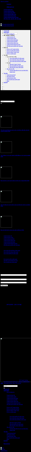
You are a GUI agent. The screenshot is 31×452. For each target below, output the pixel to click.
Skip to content (4, 1)
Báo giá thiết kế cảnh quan (16, 65)
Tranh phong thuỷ (11, 75)
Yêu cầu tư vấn (10, 69)
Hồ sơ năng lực (11, 33)
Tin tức (6, 73)
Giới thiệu (6, 32)
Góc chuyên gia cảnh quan (13, 79)
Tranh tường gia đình (9, 12)
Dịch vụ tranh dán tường (13, 50)
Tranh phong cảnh (11, 78)
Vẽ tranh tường (11, 76)
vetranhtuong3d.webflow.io (10, 381)
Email (2, 281)
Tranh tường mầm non (10, 14)
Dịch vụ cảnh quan (11, 53)
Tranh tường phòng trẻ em (11, 17)
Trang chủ (6, 30)
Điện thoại (3, 277)
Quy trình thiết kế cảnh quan (17, 58)
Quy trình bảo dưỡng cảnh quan (18, 61)
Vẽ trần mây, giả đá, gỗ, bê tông (12, 18)
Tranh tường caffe (9, 11)
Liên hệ (6, 82)
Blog (8, 81)
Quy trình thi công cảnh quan (17, 59)
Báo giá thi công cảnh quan (16, 67)
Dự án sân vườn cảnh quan (10, 259)
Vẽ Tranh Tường (23, 380)
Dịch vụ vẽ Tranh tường (13, 49)
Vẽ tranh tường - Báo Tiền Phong (12, 383)
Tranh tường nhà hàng (10, 15)
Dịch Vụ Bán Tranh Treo (13, 52)
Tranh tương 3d (8, 9)
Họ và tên (3, 273)
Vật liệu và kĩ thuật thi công (11, 260)
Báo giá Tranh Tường (15, 64)
